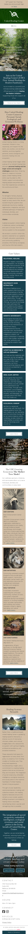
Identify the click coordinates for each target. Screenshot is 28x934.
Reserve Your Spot (14, 103)
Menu (14, 26)
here (15, 6)
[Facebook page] (3, 911)
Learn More (14, 434)
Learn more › (10, 543)
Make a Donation (14, 932)
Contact (20, 870)
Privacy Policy (6, 922)
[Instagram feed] (7, 911)
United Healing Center (14, 21)
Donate (14, 845)
